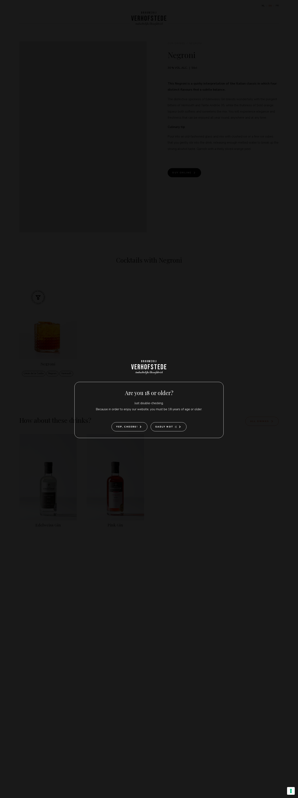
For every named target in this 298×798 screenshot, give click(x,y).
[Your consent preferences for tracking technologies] (291, 791)
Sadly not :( (166, 426)
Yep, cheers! (127, 426)
